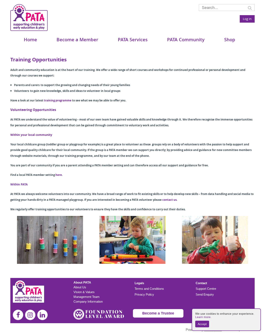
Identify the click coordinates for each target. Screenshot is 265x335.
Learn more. (203, 317)
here (58, 175)
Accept (202, 324)
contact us (169, 200)
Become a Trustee (158, 313)
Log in (247, 19)
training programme (57, 100)
